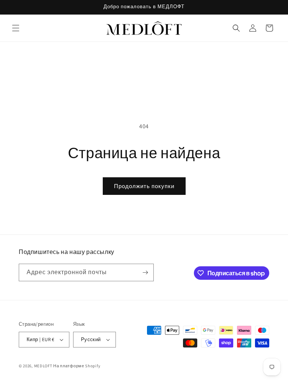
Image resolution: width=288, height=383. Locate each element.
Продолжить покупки (144, 186)
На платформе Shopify (76, 365)
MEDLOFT (43, 365)
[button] (16, 28)
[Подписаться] (145, 272)
